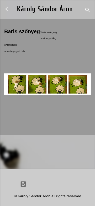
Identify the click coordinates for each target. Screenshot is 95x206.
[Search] (87, 11)
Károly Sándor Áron (45, 9)
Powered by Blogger (50, 184)
